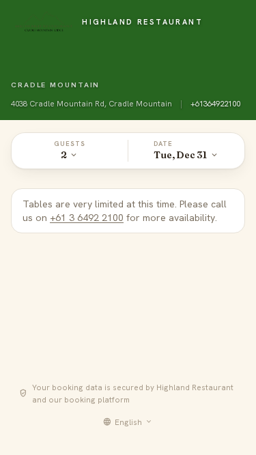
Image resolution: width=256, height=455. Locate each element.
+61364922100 (215, 103)
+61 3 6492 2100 (87, 217)
